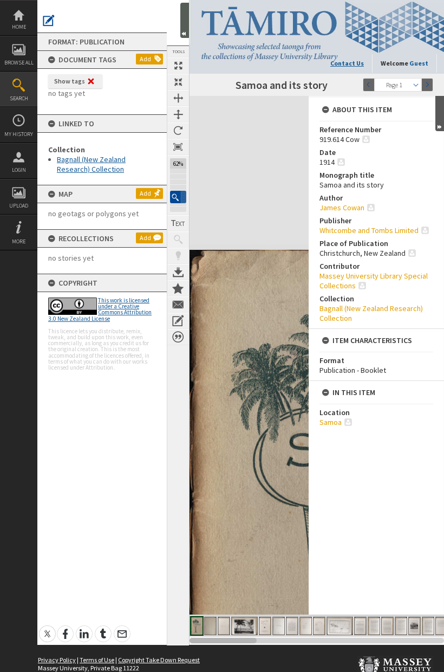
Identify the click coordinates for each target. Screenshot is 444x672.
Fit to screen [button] (178, 82)
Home (19, 26)
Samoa (330, 422)
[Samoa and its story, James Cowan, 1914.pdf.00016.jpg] (428, 626)
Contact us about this (178, 304)
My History (18, 134)
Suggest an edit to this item (49, 21)
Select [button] (415, 85)
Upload (18, 205)
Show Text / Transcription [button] (178, 223)
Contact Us (347, 63)
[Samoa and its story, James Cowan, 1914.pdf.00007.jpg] (292, 626)
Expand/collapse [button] (439, 113)
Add (145, 59)
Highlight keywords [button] (178, 256)
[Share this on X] (47, 627)
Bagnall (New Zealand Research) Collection (91, 164)
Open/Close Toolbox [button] (184, 20)
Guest (418, 63)
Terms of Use (97, 660)
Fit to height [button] (178, 114)
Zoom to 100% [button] (178, 147)
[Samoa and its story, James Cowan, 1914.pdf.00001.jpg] (197, 626)
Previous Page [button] (368, 85)
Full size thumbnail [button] (178, 65)
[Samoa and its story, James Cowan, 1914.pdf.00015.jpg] (414, 626)
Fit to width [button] (178, 98)
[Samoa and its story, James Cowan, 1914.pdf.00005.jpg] (265, 626)
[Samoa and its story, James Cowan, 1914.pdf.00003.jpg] (224, 626)
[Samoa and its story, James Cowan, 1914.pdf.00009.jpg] (319, 626)
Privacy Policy (57, 660)
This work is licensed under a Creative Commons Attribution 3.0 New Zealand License (100, 309)
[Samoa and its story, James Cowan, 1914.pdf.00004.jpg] (244, 626)
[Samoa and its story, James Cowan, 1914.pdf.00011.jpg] (360, 626)
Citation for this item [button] (178, 337)
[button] (178, 197)
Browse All (19, 62)
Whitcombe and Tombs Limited (369, 230)
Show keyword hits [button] (178, 239)
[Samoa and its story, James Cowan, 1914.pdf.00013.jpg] (387, 626)
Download (178, 272)
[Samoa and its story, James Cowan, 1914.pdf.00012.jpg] (374, 626)
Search (19, 98)
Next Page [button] (427, 85)
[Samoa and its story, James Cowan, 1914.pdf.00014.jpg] (401, 626)
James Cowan (341, 207)
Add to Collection (178, 288)
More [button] (18, 241)
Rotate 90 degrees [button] (178, 130)
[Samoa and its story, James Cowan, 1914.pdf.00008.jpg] (305, 626)
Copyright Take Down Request (159, 660)
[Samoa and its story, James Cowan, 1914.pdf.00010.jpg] (340, 626)
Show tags (69, 81)
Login (19, 169)
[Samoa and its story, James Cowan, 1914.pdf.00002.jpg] (210, 626)
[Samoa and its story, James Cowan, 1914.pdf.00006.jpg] (278, 626)
